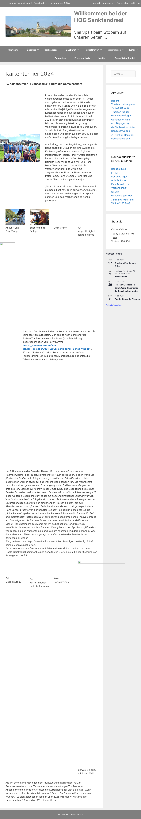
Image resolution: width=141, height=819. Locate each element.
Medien (102, 58)
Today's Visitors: (120, 233)
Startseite (13, 50)
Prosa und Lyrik (82, 58)
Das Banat (71, 50)
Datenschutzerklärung (128, 3)
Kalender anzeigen (114, 304)
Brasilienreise (121, 276)
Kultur (132, 50)
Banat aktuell (118, 168)
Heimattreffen (92, 50)
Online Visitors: (120, 229)
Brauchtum (60, 58)
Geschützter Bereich (125, 58)
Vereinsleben (114, 50)
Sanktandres (50, 50)
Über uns (31, 50)
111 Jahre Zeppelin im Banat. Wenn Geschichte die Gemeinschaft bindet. (126, 287)
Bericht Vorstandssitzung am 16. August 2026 (123, 104)
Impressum (108, 3)
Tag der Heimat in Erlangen (127, 299)
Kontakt (96, 3)
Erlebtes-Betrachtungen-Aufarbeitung (120, 177)
